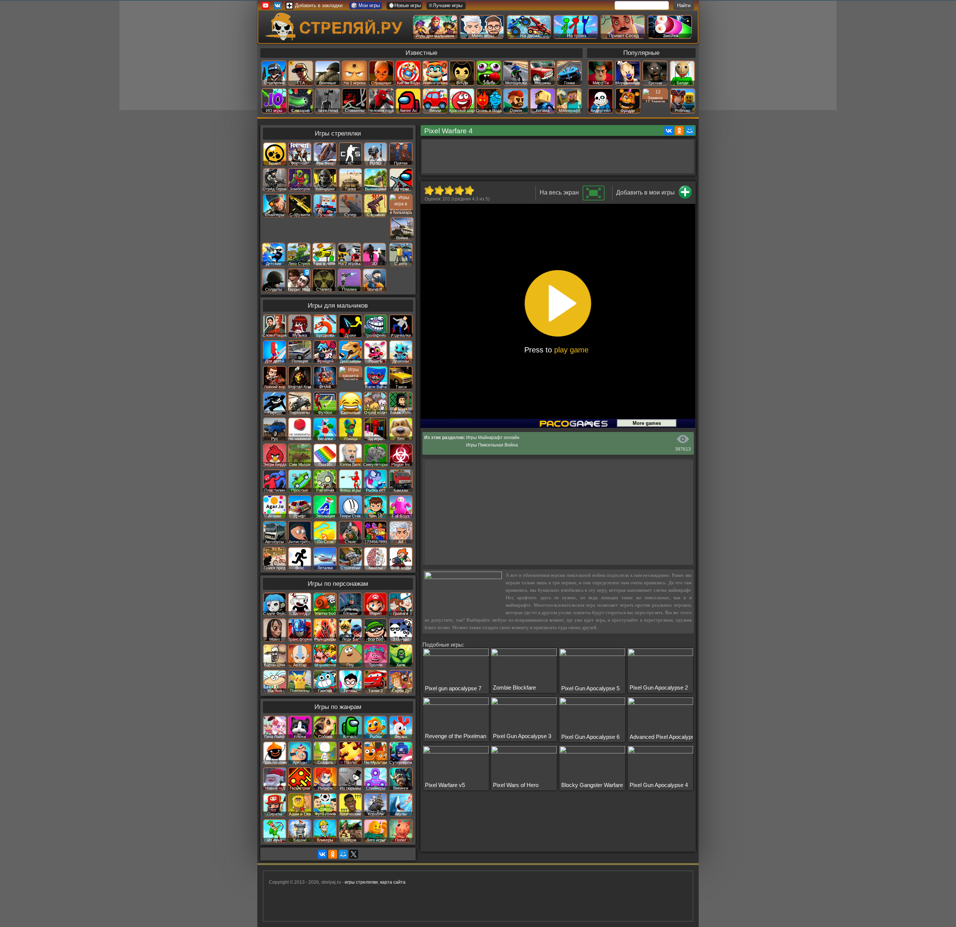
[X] (353, 854)
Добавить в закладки (318, 5)
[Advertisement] (558, 156)
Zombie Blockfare (514, 687)
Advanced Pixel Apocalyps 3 (664, 737)
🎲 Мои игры (365, 5)
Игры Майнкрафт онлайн (492, 437)
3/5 (449, 190)
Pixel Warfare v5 (445, 785)
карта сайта (393, 882)
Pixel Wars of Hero (515, 785)
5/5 (469, 190)
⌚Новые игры (404, 5)
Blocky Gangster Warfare (592, 785)
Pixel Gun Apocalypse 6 (590, 737)
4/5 (459, 190)
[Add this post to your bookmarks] (685, 197)
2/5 (439, 190)
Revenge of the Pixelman (455, 736)
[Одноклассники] (679, 130)
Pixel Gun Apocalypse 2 (659, 687)
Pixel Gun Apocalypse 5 (590, 688)
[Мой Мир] (689, 130)
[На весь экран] (594, 199)
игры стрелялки (361, 882)
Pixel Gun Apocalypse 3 (522, 736)
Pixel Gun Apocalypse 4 (659, 785)
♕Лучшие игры (445, 5)
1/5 (429, 190)
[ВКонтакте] (668, 130)
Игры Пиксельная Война (492, 445)
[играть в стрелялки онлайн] (335, 38)
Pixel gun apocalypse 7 (453, 688)
